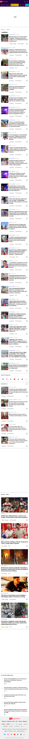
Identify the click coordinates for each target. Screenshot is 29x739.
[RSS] (26, 379)
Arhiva (14, 731)
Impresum (9, 729)
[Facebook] (3, 379)
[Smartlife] (5, 726)
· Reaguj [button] (14, 43)
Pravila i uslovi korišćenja (21, 729)
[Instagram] (7, 379)
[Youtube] (14, 379)
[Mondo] (4, 1)
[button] (21, 44)
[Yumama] (16, 726)
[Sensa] (11, 726)
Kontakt (13, 729)
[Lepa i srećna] (25, 724)
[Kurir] (3, 724)
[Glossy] (20, 724)
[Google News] (22, 379)
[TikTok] (18, 379)
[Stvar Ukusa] (23, 726)
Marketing (4, 729)
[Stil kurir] (16, 724)
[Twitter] (11, 379)
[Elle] (12, 724)
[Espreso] (8, 724)
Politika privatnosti (21, 731)
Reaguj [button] (12, 55)
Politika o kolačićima (8, 731)
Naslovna (3, 29)
